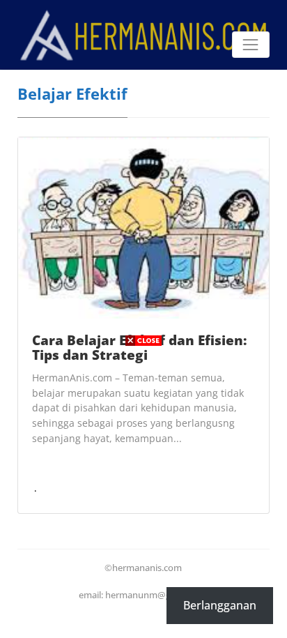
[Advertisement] (143, 494)
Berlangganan (219, 605)
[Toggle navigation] (251, 44)
